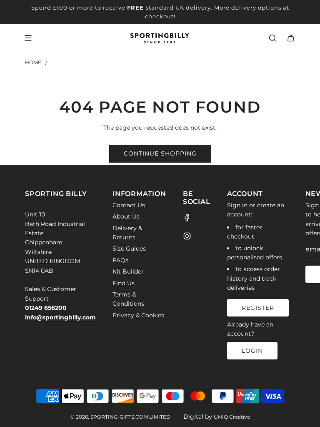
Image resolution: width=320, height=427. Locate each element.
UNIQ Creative (232, 417)
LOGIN (252, 350)
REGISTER (258, 307)
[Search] (272, 38)
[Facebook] (187, 217)
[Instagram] (187, 236)
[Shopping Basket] (291, 38)
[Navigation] (28, 38)
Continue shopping (160, 153)
